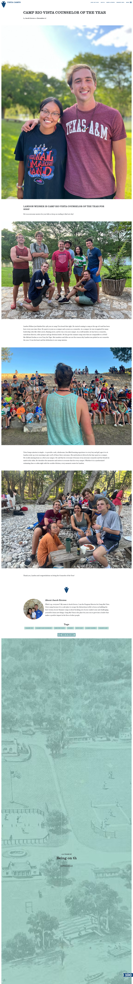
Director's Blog (59, 628)
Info (120, 2)
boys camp (79, 628)
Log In (103, 2)
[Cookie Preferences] (2, 982)
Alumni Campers (91, 628)
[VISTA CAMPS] (8, 5)
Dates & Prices (110, 2)
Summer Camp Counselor (43, 628)
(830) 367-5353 (95, 2)
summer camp (103, 628)
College (70, 628)
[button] (66, 865)
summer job (29, 628)
